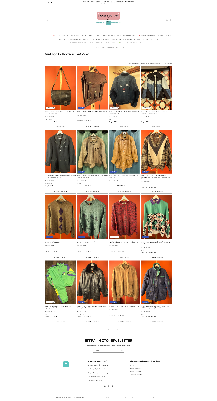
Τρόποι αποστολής (135, 368)
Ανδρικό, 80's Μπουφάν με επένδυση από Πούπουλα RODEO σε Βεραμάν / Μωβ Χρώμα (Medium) (155, 307)
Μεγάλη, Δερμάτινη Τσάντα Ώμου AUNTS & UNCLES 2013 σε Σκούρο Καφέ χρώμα (60, 112)
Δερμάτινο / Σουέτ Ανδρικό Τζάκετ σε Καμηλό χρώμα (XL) (124, 306)
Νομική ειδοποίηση (156, 397)
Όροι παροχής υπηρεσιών (133, 397)
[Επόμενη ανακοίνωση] (171, 48)
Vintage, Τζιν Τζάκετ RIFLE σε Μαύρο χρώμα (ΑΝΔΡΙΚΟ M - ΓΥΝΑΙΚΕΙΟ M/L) (124, 112)
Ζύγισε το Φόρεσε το (65, 397)
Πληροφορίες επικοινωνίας (119, 397)
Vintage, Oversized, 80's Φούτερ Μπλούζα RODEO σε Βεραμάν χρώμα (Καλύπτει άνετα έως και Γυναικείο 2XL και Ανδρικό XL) (156, 242)
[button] (47, 20)
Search (132, 365)
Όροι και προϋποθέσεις (137, 377)
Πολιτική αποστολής (145, 397)
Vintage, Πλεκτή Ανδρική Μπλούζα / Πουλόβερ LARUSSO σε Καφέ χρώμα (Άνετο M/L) (60, 241)
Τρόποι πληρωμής (135, 371)
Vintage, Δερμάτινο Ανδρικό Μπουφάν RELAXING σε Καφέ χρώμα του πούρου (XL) (92, 176)
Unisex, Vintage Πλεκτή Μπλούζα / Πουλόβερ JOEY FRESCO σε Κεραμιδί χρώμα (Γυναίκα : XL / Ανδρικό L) (123, 241)
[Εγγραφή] (122, 351)
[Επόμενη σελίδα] (118, 330)
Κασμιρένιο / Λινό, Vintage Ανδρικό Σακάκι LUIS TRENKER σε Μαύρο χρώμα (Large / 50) (60, 176)
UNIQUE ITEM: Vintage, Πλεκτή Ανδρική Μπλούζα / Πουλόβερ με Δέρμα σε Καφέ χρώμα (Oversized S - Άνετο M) (156, 177)
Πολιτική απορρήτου (91, 397)
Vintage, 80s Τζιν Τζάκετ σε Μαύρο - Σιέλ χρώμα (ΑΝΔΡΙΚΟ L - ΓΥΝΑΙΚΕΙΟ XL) (154, 112)
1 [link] (99, 330)
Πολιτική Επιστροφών (136, 374)
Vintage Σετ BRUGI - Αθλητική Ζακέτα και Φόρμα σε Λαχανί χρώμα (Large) (58, 307)
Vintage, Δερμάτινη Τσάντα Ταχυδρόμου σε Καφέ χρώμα (92, 111)
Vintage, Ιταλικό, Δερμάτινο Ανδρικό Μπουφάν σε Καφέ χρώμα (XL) (124, 176)
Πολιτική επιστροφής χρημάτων (104, 397)
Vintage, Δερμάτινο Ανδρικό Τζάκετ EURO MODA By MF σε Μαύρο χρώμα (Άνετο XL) (92, 307)
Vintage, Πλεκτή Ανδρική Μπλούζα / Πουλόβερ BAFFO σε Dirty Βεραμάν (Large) (92, 241)
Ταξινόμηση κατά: (134, 63)
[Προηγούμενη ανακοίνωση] (45, 48)
